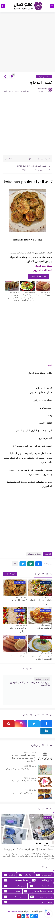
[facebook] (46, 723)
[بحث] (3, 6)
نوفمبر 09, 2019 (30, 766)
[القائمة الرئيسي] (52, 6)
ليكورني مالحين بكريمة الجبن (12, 297)
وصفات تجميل (41, 897)
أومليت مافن (45, 628)
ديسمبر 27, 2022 (30, 752)
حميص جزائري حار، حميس (24, 793)
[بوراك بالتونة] (43, 286)
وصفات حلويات (15, 897)
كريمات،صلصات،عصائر (38, 891)
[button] (38, 563)
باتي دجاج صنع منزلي (18, 630)
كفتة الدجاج (19, 600)
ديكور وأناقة (42, 880)
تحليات (9, 875)
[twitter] (34, 723)
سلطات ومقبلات (44, 77)
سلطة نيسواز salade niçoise (40, 602)
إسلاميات (26, 875)
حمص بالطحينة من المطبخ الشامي (42, 657)
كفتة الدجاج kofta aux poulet (30, 166)
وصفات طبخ (28, 902)
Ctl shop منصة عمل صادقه (23, 781)
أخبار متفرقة (44, 875)
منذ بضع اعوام (44, 292)
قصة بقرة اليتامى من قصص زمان (21, 769)
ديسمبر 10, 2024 (30, 778)
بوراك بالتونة (43, 295)
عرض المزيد (10, 574)
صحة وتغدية (41, 886)
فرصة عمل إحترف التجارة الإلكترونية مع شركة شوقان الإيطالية (23, 758)
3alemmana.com (14, 911)
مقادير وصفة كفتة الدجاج (33, 170)
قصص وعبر (15, 886)
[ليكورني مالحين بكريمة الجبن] (12, 286)
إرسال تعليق (42, 679)
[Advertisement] (27, 42)
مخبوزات (12, 891)
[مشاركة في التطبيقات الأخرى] (15, 563)
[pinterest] (9, 723)
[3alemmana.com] (27, 6)
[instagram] (21, 723)
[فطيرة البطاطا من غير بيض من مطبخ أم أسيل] (27, 286)
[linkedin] (46, 731)
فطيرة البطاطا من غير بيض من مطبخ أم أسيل (28, 297)
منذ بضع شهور (45, 597)
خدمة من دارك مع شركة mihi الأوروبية (29, 848)
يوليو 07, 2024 (49, 846)
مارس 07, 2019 (30, 790)
